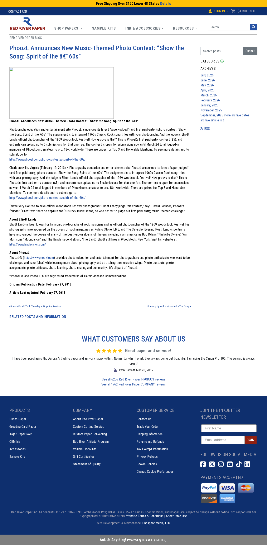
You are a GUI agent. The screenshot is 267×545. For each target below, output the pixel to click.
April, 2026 (207, 90)
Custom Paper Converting (90, 434)
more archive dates (236, 115)
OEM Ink (14, 442)
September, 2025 (212, 115)
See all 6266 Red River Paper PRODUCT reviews (133, 379)
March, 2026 (208, 95)
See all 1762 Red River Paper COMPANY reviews (133, 384)
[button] (185, 28)
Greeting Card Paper (22, 427)
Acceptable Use (176, 516)
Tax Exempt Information (152, 449)
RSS (206, 129)
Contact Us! (17, 12)
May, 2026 (207, 85)
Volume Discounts (84, 449)
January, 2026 (209, 105)
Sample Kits (17, 457)
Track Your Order (148, 427)
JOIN (250, 440)
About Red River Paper (88, 419)
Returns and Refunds (150, 442)
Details (165, 3)
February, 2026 (210, 100)
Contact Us (144, 419)
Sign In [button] (220, 11)
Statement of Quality (87, 464)
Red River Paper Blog (25, 38)
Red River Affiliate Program (91, 442)
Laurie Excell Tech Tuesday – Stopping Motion (36, 306)
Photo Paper (17, 419)
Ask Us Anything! (126, 540)
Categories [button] (210, 61)
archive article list (212, 120)
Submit (250, 51)
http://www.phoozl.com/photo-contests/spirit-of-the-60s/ (47, 159)
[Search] (253, 27)
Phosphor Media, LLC (156, 523)
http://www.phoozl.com (39, 258)
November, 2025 (211, 110)
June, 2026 (207, 80)
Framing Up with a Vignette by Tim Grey (168, 306)
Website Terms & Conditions (144, 516)
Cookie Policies (147, 464)
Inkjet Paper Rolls (21, 434)
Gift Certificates (83, 457)
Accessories (17, 449)
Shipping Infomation (149, 434)
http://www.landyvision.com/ (27, 244)
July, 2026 (207, 75)
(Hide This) (160, 540)
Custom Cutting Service (88, 427)
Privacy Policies (147, 457)
